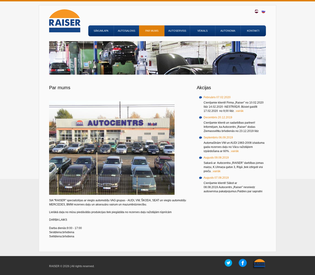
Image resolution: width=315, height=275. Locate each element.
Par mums (151, 30)
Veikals (202, 30)
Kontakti (253, 30)
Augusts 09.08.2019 (216, 157)
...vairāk (239, 111)
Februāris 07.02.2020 (217, 97)
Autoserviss (177, 30)
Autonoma (227, 30)
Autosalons (126, 30)
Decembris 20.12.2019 (218, 117)
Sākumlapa (101, 30)
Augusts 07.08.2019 (216, 177)
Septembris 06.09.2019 (218, 137)
